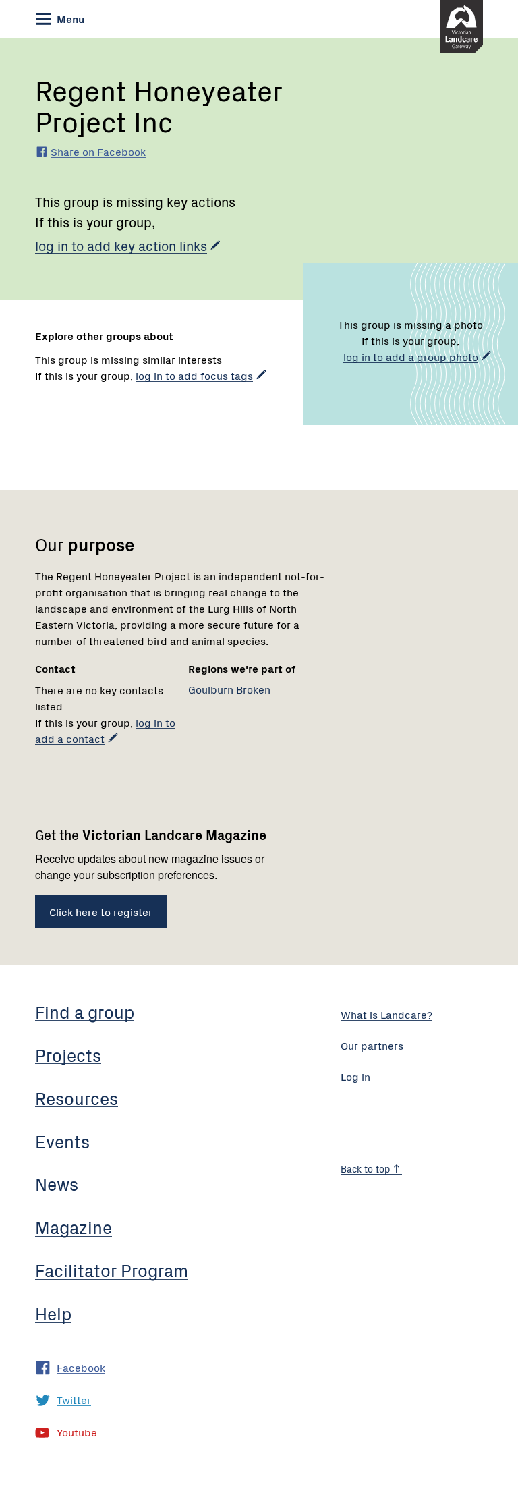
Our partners (372, 1045)
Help (53, 1313)
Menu (69, 18)
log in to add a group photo (410, 356)
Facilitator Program (111, 1270)
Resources (76, 1098)
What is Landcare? (386, 1014)
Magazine (73, 1226)
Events (62, 1141)
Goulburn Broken (229, 688)
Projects (68, 1054)
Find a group (84, 1011)
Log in (355, 1076)
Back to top (367, 1168)
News (56, 1183)
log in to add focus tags (194, 375)
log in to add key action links (121, 245)
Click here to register (100, 911)
